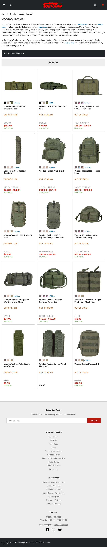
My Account (53, 437)
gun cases (42, 27)
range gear (70, 43)
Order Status (53, 444)
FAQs (53, 448)
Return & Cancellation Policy (53, 458)
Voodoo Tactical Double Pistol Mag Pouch (52, 365)
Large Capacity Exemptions (53, 493)
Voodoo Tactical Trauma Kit (86, 364)
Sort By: (7, 53)
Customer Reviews (53, 489)
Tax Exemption (53, 496)
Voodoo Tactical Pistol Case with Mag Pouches (86, 107)
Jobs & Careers (53, 486)
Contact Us (53, 469)
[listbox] (18, 103)
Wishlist (53, 440)
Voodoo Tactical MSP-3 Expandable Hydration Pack (51, 236)
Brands (13, 14)
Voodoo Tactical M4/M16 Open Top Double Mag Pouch (88, 300)
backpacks (82, 24)
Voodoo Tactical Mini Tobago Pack (87, 172)
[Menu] (4, 5)
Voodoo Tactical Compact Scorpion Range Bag (50, 300)
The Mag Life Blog (53, 500)
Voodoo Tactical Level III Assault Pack (18, 236)
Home (4, 14)
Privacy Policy (53, 462)
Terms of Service (53, 465)
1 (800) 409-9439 (53, 517)
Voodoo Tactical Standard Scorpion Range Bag (85, 236)
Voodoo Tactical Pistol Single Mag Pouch (17, 365)
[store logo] (53, 5)
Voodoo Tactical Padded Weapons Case (14, 107)
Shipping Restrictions (53, 451)
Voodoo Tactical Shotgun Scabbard (15, 172)
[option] (5, 103)
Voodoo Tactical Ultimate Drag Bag (52, 107)
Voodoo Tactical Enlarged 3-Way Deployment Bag (16, 300)
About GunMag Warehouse (54, 482)
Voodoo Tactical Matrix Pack (51, 171)
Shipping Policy (53, 455)
